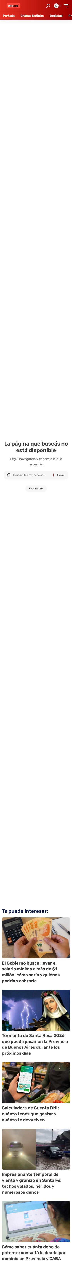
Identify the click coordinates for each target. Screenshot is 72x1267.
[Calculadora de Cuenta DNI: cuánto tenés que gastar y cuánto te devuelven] (36, 1082)
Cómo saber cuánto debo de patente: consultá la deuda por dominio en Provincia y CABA (34, 1252)
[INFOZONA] (13, 6)
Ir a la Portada (36, 488)
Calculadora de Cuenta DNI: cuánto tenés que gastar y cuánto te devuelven (30, 1113)
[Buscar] (31, 475)
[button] (48, 6)
